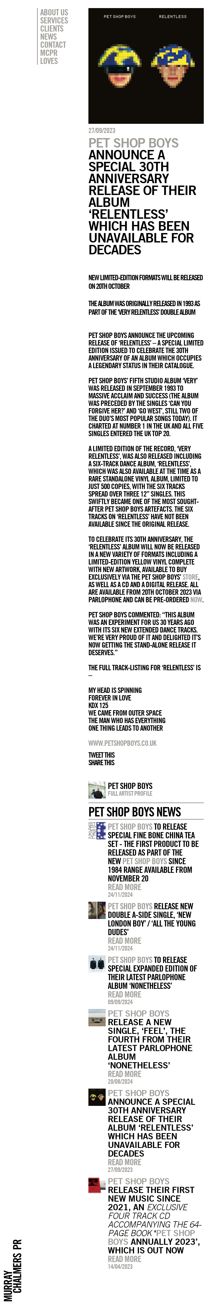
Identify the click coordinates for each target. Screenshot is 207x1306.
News (48, 36)
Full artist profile (130, 793)
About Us (54, 12)
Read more (124, 886)
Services (54, 20)
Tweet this (101, 755)
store (190, 577)
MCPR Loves (49, 56)
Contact (53, 44)
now (196, 599)
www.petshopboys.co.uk (122, 743)
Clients (51, 28)
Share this (101, 762)
